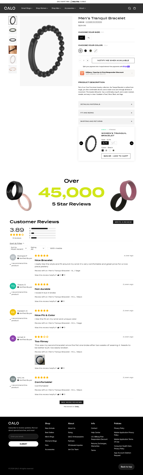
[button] (12, 71)
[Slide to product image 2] (12, 30)
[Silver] (80, 51)
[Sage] (90, 51)
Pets (46, 445)
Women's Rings (51, 441)
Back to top (126, 466)
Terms (93, 450)
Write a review (123, 222)
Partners (71, 441)
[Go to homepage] (9, 8)
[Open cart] (134, 8)
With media (56, 248)
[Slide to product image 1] (12, 20)
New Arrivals (50, 428)
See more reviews (71, 402)
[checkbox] (55, 248)
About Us (71, 428)
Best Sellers (49, 432)
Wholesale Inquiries (75, 445)
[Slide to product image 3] (12, 40)
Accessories (49, 449)
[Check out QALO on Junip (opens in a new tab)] (77, 406)
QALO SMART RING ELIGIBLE (71, 1)
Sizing (70, 432)
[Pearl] (96, 51)
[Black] (85, 51)
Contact (94, 428)
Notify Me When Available (113, 60)
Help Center (95, 432)
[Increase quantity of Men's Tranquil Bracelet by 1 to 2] (87, 60)
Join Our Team (73, 449)
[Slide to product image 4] (12, 49)
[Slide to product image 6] (12, 69)
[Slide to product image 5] (12, 59)
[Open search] (129, 8)
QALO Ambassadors (76, 437)
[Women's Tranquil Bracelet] (91, 144)
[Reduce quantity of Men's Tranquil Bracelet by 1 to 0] (80, 60)
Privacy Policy (119, 428)
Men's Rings (49, 437)
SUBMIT (23, 444)
